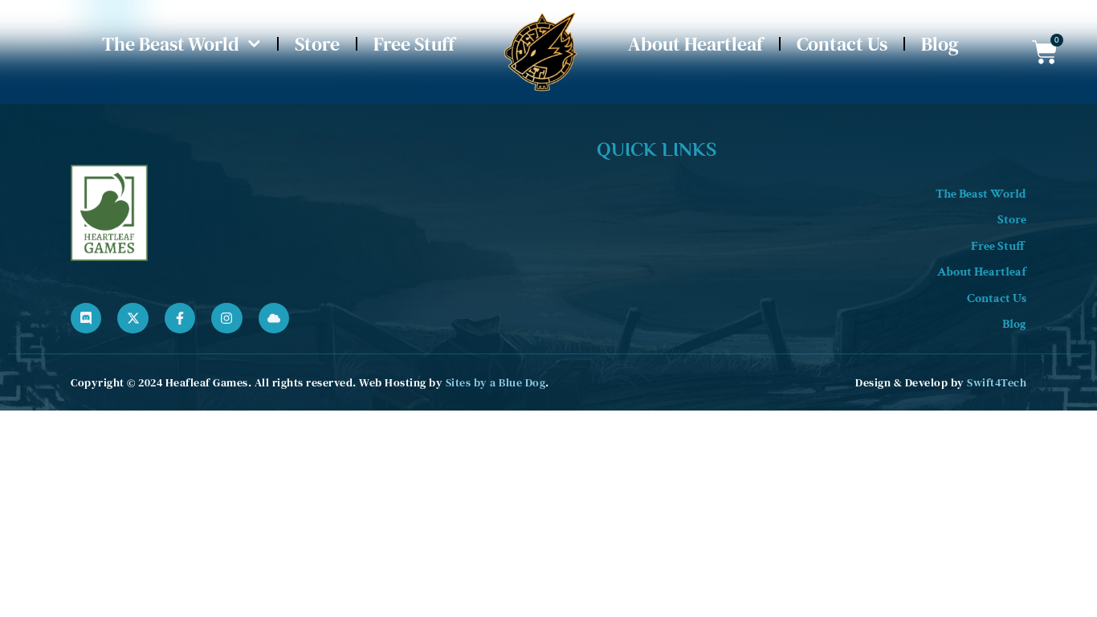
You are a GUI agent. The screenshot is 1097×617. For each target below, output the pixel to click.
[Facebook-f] (180, 318)
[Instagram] (226, 318)
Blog (940, 44)
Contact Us (842, 44)
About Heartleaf (695, 44)
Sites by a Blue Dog (496, 382)
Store (317, 44)
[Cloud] (274, 318)
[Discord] (86, 318)
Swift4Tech (996, 382)
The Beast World (170, 44)
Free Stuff (414, 44)
